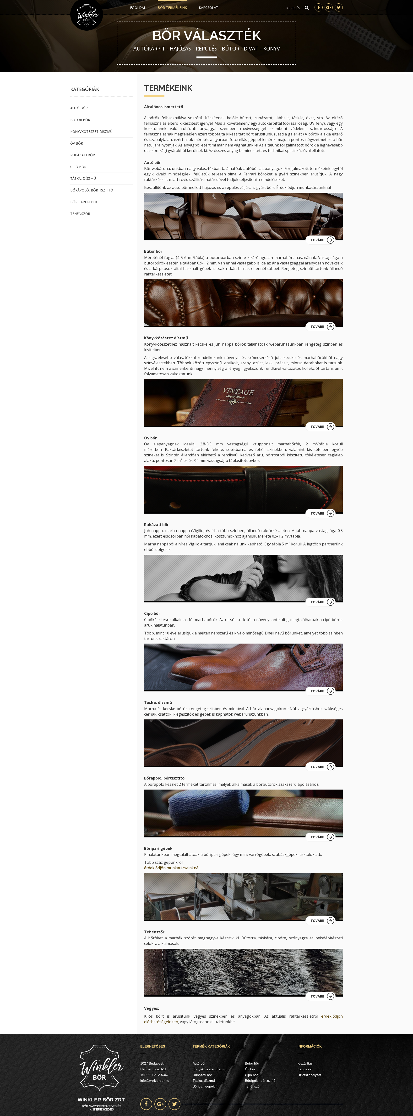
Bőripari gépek (83, 202)
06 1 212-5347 (158, 1075)
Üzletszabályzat (309, 1075)
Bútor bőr (80, 120)
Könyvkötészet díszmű (91, 131)
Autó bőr (79, 108)
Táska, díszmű (83, 178)
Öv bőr (76, 143)
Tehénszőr (80, 213)
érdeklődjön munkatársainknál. (172, 867)
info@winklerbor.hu (154, 1080)
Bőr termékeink (172, 7)
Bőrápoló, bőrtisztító (91, 190)
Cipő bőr (78, 166)
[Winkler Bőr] (86, 15)
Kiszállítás (305, 1063)
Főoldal (138, 7)
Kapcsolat (208, 7)
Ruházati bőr (82, 155)
